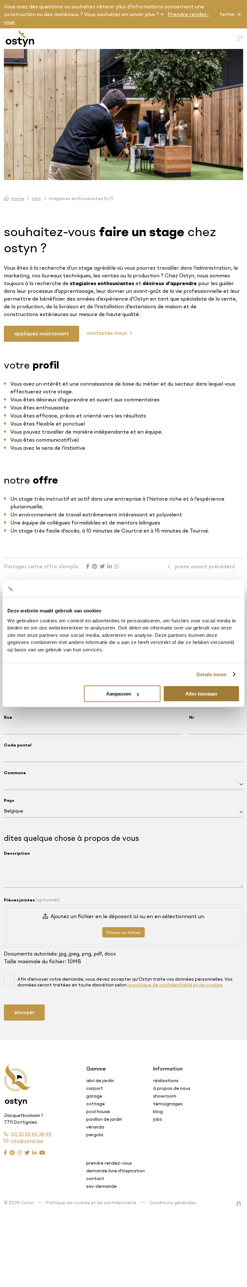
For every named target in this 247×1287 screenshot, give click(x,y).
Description (17, 853)
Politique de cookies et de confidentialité (91, 1202)
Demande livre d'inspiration (115, 1171)
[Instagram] (19, 1152)
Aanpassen (118, 693)
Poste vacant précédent (204, 566)
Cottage (95, 1104)
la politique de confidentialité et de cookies (175, 985)
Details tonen (211, 674)
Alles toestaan (201, 693)
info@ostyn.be (27, 1141)
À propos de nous (171, 1088)
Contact (95, 1178)
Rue (8, 717)
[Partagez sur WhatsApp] (116, 566)
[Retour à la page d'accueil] (17, 1078)
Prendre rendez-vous (109, 1163)
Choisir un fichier (123, 932)
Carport (94, 1088)
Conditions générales (172, 1202)
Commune (15, 772)
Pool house (98, 1111)
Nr (191, 717)
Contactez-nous (107, 333)
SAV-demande (101, 1186)
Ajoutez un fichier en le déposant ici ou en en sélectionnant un (127, 916)
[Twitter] (27, 1152)
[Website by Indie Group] (240, 1204)
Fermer (227, 14)
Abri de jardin (100, 1080)
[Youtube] (42, 1152)
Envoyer (24, 1012)
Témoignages (168, 1104)
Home (18, 198)
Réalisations (165, 1080)
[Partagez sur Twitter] (102, 566)
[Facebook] (5, 1152)
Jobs (36, 198)
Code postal (18, 744)
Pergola (94, 1135)
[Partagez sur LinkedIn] (109, 566)
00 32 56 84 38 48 (31, 1134)
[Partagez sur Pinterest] (94, 566)
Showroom (164, 1096)
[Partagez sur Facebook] (87, 566)
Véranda (95, 1127)
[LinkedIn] (34, 1152)
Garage (94, 1096)
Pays (9, 800)
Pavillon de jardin (104, 1119)
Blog (158, 1111)
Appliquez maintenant (41, 333)
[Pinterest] (12, 1152)
